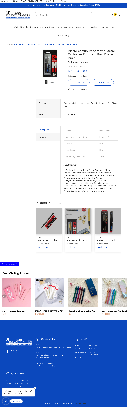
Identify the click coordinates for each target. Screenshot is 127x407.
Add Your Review (76, 67)
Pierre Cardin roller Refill (48, 240)
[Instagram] (17, 351)
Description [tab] (44, 129)
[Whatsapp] (12, 351)
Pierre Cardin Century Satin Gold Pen (78, 240)
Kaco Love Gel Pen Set (13, 311)
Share (73, 89)
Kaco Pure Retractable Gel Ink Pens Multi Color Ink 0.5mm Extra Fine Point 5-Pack (81, 311)
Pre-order (103, 82)
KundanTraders (72, 244)
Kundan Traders (43, 244)
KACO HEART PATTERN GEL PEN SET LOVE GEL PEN (49, 311)
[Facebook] (7, 351)
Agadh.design (81, 403)
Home (9, 44)
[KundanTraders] (18, 15)
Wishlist (83, 89)
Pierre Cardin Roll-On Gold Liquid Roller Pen (108, 240)
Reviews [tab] (42, 137)
